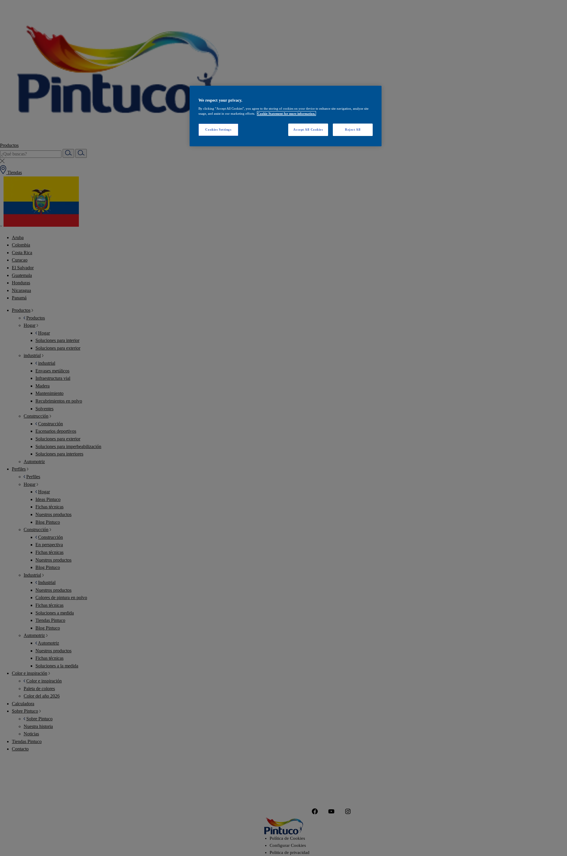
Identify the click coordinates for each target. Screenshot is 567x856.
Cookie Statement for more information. (286, 113)
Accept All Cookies (308, 129)
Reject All (353, 129)
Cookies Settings (218, 129)
